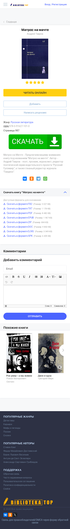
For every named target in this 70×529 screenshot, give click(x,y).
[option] (19, 358)
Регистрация (59, 4)
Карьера (7, 424)
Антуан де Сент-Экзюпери (16, 458)
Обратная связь (11, 474)
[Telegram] (38, 179)
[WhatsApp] (45, 179)
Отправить (35, 316)
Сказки (7, 435)
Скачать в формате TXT (28, 208)
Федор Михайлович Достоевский (20, 451)
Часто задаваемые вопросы (17, 477)
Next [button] (62, 350)
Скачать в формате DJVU (29, 231)
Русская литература (22, 122)
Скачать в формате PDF (28, 213)
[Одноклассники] (31, 179)
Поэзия (7, 431)
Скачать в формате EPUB (29, 217)
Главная (11, 21)
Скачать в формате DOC (28, 226)
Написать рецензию (35, 112)
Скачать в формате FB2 (28, 204)
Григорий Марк (46, 378)
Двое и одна (44, 375)
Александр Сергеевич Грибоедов (20, 462)
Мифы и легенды (11, 428)
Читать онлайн (35, 92)
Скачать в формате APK (28, 236)
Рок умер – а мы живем (19, 375)
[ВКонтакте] (24, 179)
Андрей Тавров (35, 33)
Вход (47, 4)
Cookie (6, 488)
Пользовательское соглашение (19, 481)
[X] (15, 515)
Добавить (35, 104)
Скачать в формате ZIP (27, 222)
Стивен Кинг (9, 447)
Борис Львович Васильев (16, 454)
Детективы (8, 420)
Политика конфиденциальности (19, 485)
